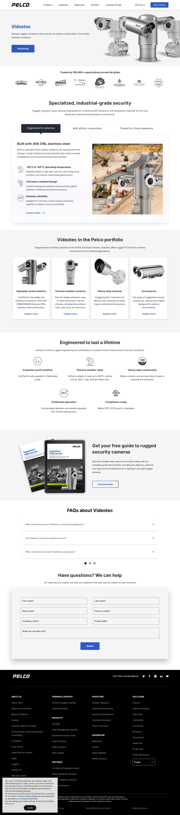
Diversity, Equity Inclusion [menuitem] (24, 726)
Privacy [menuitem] (61, 808)
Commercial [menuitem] (138, 720)
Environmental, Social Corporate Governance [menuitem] (27, 733)
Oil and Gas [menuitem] (138, 749)
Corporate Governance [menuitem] (102, 708)
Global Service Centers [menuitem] (22, 752)
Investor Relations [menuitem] (100, 702)
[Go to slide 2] (90, 563)
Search (141, 5)
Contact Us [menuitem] (17, 770)
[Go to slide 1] (85, 563)
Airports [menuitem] (136, 702)
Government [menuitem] (138, 737)
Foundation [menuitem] (17, 741)
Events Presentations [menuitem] (102, 714)
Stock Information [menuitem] (100, 726)
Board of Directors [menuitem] (20, 714)
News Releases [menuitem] (99, 753)
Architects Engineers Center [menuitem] (65, 768)
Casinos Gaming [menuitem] (141, 708)
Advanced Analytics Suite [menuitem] (63, 735)
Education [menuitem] (137, 731)
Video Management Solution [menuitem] (65, 729)
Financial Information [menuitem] (101, 720)
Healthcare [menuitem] (138, 743)
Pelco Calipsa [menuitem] (58, 753)
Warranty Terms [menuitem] (19, 775)
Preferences (9, 804)
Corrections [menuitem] (138, 726)
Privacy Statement (29, 799)
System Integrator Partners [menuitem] (64, 779)
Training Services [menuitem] (60, 708)
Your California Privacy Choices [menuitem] (98, 808)
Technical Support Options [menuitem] (64, 702)
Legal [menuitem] (14, 758)
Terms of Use (16, 796)
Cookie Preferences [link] (139, 808)
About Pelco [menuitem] (17, 702)
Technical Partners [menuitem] (60, 785)
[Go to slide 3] (94, 563)
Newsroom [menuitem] (97, 741)
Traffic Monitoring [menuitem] (141, 755)
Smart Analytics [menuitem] (59, 741)
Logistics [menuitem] (16, 764)
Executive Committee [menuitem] (21, 708)
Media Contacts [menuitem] (99, 758)
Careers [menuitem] (15, 720)
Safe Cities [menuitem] (137, 714)
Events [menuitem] (95, 747)
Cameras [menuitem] (56, 724)
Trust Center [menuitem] (17, 746)
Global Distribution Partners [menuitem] (64, 774)
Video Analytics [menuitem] (59, 747)
